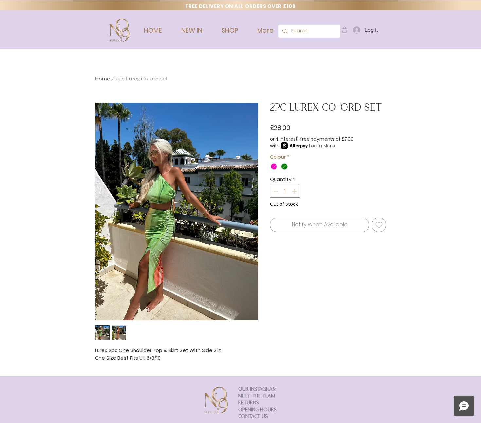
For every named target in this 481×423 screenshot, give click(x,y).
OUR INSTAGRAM (257, 389)
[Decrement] (275, 191)
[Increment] (295, 191)
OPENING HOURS (257, 410)
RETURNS (248, 403)
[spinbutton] (285, 191)
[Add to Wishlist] (379, 225)
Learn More (322, 145)
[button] (344, 30)
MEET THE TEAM (256, 396)
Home (102, 79)
